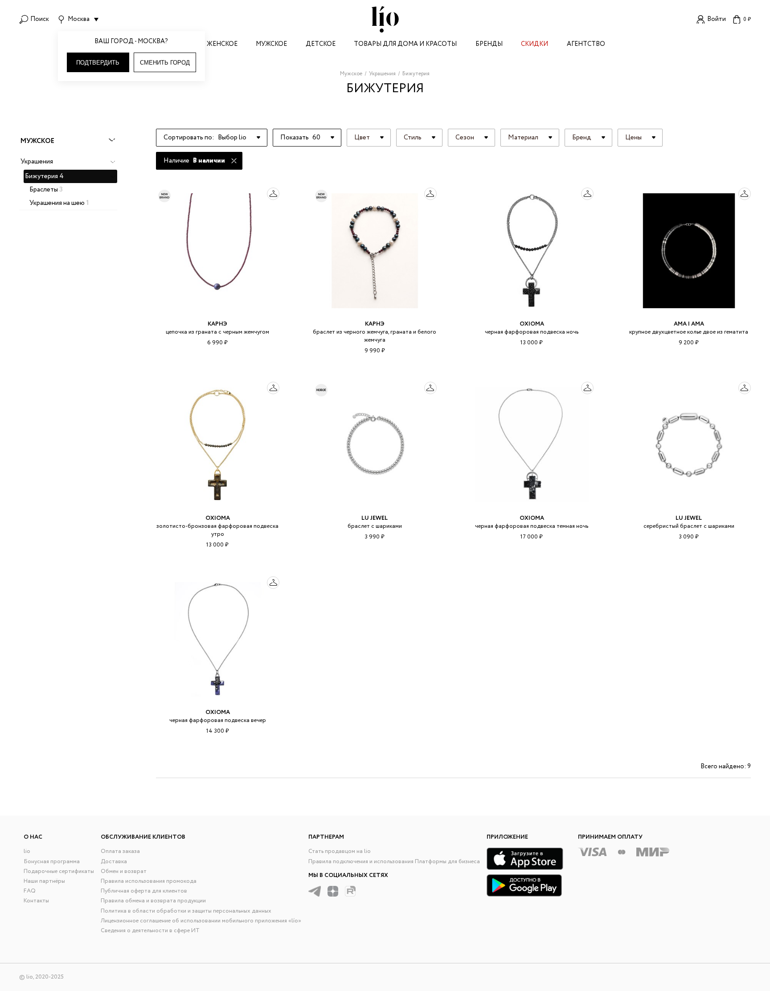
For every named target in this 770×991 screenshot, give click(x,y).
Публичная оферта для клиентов (144, 891)
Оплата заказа (120, 851)
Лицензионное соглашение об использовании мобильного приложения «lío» (201, 921)
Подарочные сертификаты (59, 871)
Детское (321, 45)
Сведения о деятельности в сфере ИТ (150, 930)
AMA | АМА (689, 324)
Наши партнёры (44, 881)
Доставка (114, 861)
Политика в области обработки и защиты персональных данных (186, 911)
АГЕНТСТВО (586, 45)
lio (27, 851)
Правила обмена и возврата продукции (153, 901)
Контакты (36, 901)
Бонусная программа (52, 861)
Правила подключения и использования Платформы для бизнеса (394, 861)
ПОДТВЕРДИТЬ (97, 62)
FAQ (30, 891)
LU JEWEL (374, 518)
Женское (222, 45)
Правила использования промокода (149, 881)
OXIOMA (532, 324)
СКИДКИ (534, 45)
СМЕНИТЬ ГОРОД (165, 62)
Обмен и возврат (124, 871)
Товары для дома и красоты (405, 45)
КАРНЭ (217, 324)
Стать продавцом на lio (339, 851)
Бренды (489, 45)
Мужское (271, 45)
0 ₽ (747, 19)
